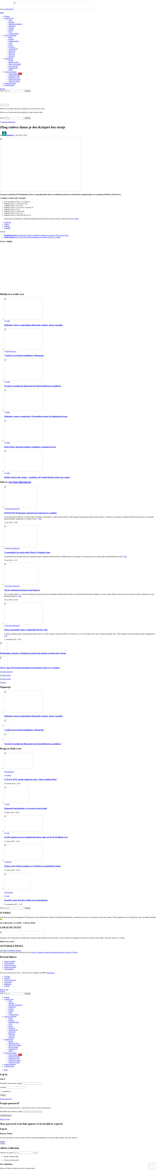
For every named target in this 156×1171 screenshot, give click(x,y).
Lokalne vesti (8, 18)
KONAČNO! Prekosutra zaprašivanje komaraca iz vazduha (30, 513)
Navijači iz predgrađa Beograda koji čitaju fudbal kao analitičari (32, 386)
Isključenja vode (13, 77)
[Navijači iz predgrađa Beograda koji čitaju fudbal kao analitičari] (80, 370)
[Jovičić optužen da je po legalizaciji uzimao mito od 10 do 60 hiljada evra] (80, 823)
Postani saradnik (9, 961)
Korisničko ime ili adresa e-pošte (11, 1083)
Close (2, 1143)
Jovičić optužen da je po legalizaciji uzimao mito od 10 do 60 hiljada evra (36, 837)
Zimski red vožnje (14, 79)
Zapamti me (6, 1091)
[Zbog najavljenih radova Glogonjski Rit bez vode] (80, 613)
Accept (2, 1141)
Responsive (51, 973)
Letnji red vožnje (14, 81)
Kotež (10, 45)
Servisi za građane (10, 72)
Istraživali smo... (11, 351)
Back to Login (5, 1119)
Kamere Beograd (10, 83)
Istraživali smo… (14, 62)
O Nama (7, 976)
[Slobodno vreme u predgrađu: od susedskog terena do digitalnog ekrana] (80, 400)
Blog (6, 1070)
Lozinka (3, 1087)
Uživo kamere (15, 74)
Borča (10, 37)
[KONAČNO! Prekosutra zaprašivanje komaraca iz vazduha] (80, 497)
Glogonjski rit (13, 49)
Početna (7, 16)
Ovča (10, 43)
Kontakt (7, 986)
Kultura (11, 30)
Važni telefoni (8, 969)
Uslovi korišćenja (10, 980)
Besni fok (11, 53)
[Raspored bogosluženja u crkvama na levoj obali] (80, 794)
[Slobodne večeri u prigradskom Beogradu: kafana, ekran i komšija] (80, 309)
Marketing (7, 984)
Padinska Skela (13, 41)
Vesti (10, 20)
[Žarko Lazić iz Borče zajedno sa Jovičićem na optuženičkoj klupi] (80, 852)
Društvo (11, 28)
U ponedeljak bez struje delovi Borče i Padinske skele (27, 552)
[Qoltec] (3, 682)
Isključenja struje (14, 76)
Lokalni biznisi (13, 33)
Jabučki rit (11, 51)
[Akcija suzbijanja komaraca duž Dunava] (80, 574)
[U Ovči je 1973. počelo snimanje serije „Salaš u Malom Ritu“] (80, 760)
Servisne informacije (15, 24)
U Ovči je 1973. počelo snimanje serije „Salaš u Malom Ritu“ (30, 779)
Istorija (10, 60)
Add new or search (6, 1153)
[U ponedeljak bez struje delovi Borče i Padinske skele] (80, 536)
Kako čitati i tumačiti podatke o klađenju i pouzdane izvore (30, 447)
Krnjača (11, 39)
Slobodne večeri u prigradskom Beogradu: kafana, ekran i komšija (33, 325)
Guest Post (7, 982)
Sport (10, 32)
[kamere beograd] (6, 672)
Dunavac (11, 56)
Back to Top (4, 989)
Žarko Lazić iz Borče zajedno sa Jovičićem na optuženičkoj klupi (32, 866)
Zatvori (2, 991)
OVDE (76, 219)
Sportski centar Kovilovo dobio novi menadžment (26, 900)
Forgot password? (6, 1099)
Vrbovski (11, 54)
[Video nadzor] (5, 675)
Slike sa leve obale (14, 64)
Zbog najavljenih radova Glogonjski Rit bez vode (25, 630)
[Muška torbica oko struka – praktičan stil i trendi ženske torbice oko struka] (80, 461)
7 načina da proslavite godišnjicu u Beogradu (24, 355)
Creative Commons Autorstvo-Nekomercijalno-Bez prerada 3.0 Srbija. (54, 952)
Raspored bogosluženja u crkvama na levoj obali (25, 808)
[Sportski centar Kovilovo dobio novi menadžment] (80, 881)
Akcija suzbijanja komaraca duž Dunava (22, 590)
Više (39, 519)
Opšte (10, 70)
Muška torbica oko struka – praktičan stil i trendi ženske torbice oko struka (37, 477)
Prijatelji (7, 978)
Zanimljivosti (8, 58)
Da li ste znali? (13, 66)
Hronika (11, 22)
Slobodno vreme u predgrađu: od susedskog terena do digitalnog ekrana (35, 416)
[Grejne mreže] (5, 679)
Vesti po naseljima (10, 35)
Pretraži (27, 91)
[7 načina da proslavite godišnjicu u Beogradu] (80, 339)
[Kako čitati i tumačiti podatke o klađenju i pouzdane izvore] (80, 431)
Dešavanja (11, 26)
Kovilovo (11, 47)
